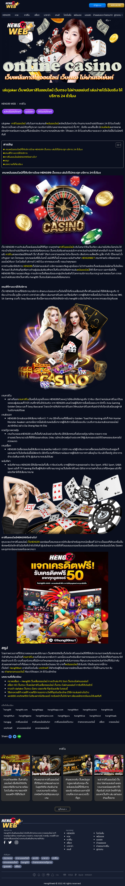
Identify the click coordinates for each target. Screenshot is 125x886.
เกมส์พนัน (105, 127)
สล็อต (36, 15)
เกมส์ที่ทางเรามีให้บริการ (16, 153)
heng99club (107, 709)
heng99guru (64, 715)
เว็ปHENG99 (34, 542)
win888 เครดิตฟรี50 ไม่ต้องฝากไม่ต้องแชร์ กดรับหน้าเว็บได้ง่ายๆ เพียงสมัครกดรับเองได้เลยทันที (54, 696)
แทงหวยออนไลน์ (42, 728)
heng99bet (73, 709)
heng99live (79, 715)
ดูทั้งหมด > (62, 809)
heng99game (25, 715)
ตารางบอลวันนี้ (22, 858)
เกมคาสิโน (23, 399)
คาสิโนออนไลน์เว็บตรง (64, 722)
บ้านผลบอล (98, 15)
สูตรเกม (117, 15)
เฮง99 (35, 858)
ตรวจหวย (8, 858)
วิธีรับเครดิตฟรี (45, 111)
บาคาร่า (47, 15)
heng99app (37, 709)
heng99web (110, 715)
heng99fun (9, 715)
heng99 (25, 862)
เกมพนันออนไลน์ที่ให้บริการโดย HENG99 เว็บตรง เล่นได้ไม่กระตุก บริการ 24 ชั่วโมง (44, 149)
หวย (16, 15)
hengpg (7, 722)
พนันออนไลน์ (52, 123)
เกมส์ (57, 15)
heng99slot (95, 715)
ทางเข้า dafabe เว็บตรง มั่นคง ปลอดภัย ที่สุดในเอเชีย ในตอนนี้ (38, 688)
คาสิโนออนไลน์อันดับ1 (41, 722)
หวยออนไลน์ (114, 722)
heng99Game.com (44, 715)
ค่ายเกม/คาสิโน (108, 15)
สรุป (7, 160)
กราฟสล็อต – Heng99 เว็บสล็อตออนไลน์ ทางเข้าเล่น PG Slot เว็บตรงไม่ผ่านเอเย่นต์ (48, 681)
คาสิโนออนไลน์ (18, 123)
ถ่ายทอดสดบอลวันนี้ (14, 671)
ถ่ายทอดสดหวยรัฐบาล (42, 862)
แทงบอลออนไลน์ (24, 728)
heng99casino (90, 709)
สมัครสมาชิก (116, 5)
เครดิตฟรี (43, 668)
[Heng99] (45, 5)
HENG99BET (88, 258)
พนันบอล (77, 15)
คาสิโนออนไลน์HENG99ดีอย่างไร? (21, 157)
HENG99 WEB (9, 103)
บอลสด (88, 15)
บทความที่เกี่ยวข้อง (14, 164)
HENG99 (6, 15)
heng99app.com (55, 709)
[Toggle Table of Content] (116, 145)
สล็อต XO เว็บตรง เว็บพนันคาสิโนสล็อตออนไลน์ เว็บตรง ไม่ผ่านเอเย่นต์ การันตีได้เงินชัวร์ (50, 685)
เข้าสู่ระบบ (97, 5)
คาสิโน (27, 15)
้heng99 (7, 709)
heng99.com (22, 709)
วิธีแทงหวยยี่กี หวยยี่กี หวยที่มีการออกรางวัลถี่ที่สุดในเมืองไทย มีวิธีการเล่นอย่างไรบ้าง (48, 692)
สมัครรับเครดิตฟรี (12, 111)
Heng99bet (16, 668)
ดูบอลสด (29, 111)
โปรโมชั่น (67, 15)
